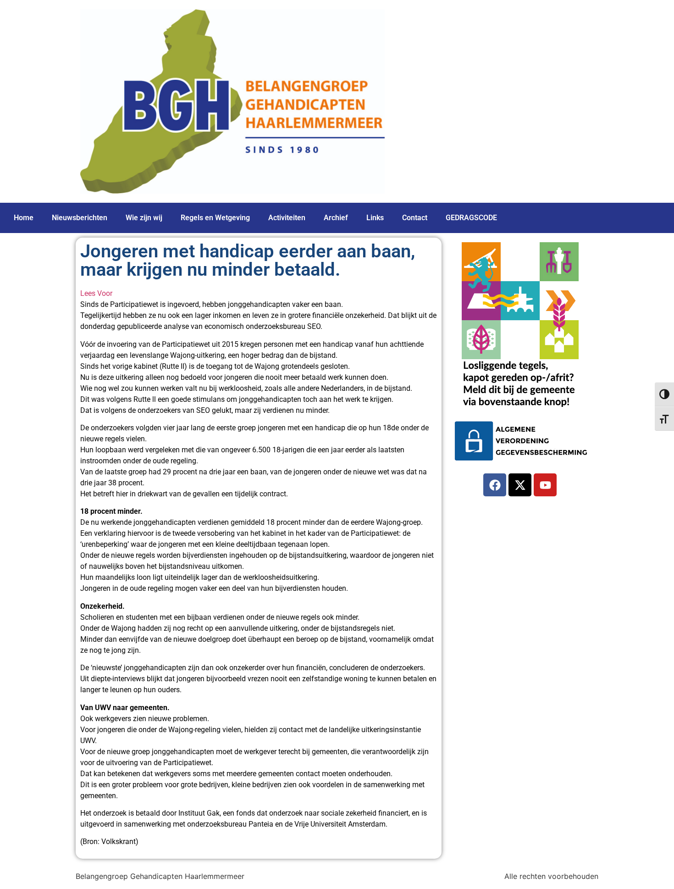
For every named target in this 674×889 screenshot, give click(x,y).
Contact (414, 217)
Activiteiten (286, 217)
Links (375, 217)
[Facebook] (494, 484)
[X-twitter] (519, 484)
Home (23, 217)
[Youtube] (545, 484)
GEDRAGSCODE (471, 217)
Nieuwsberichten (79, 217)
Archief (336, 217)
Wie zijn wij (144, 217)
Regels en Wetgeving (215, 217)
